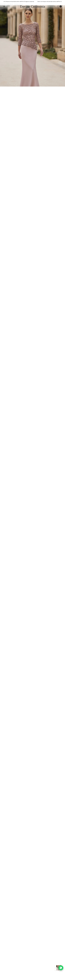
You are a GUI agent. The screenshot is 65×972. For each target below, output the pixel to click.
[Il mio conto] (54, 6)
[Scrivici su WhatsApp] (60, 967)
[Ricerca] (57, 6)
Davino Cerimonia (32, 6)
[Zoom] (32, 46)
